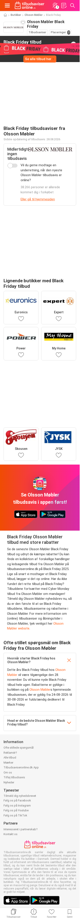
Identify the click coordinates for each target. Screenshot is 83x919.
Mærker (8, 762)
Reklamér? (10, 752)
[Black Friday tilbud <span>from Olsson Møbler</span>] (73, 44)
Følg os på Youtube (16, 810)
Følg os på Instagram (17, 805)
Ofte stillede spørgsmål (19, 747)
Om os (8, 772)
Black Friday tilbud (22, 44)
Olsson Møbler (33, 15)
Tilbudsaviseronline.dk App (21, 767)
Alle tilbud (10, 757)
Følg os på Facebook (17, 800)
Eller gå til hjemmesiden (38, 199)
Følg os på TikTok (15, 815)
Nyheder (9, 782)
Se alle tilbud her (38, 59)
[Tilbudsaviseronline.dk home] (29, 5)
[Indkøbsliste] (63, 5)
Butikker (16, 15)
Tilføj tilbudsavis (14, 777)
